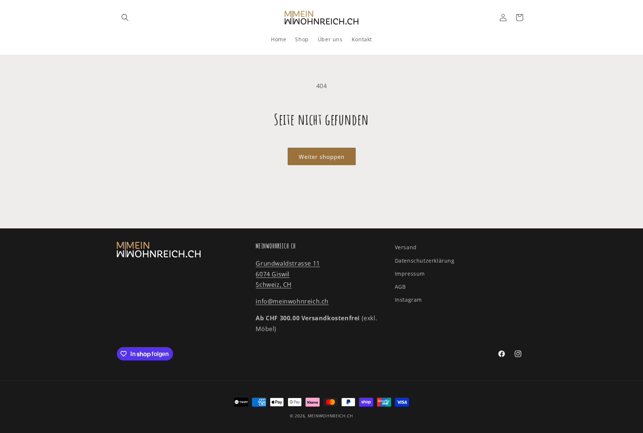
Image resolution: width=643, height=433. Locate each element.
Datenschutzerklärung (425, 260)
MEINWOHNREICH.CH (330, 415)
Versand (406, 247)
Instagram (408, 299)
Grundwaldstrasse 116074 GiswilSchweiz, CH (288, 274)
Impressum (410, 273)
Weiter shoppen (322, 156)
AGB (400, 286)
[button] (125, 17)
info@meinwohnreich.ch (292, 301)
